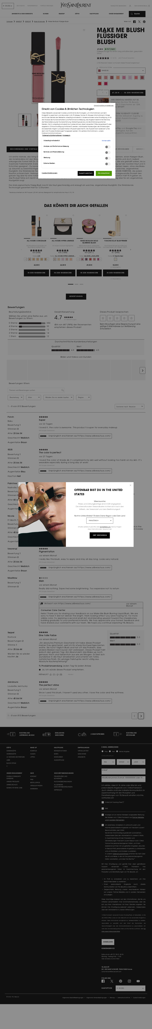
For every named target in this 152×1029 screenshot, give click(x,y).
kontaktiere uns (105, 527)
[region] (76, 141)
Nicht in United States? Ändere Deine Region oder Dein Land (99, 516)
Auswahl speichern (86, 173)
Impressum (66, 135)
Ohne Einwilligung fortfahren (104, 105)
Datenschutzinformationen (52, 135)
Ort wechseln (100, 535)
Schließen (130, 485)
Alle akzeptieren (104, 173)
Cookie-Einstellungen (49, 173)
